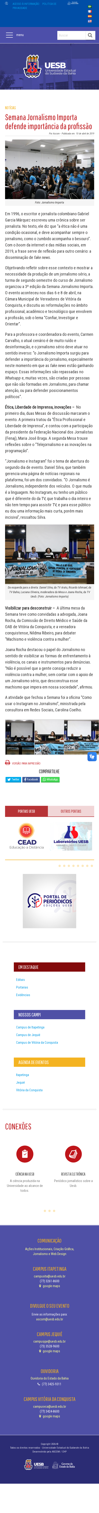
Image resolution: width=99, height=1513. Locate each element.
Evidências (23, 995)
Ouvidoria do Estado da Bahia (50, 1378)
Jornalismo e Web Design (49, 1254)
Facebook (32, 779)
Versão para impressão (26, 763)
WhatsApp (52, 779)
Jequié (20, 1082)
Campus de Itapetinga (30, 1027)
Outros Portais (71, 811)
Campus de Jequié (28, 1035)
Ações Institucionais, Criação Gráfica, (49, 1249)
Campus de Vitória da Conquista (37, 1042)
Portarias (22, 987)
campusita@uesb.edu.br (49, 1276)
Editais (20, 980)
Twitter (15, 779)
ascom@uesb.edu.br (49, 1319)
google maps (51, 1286)
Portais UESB (26, 811)
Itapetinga (22, 1075)
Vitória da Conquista (29, 1090)
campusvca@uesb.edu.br (49, 1406)
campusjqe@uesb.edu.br (49, 1341)
